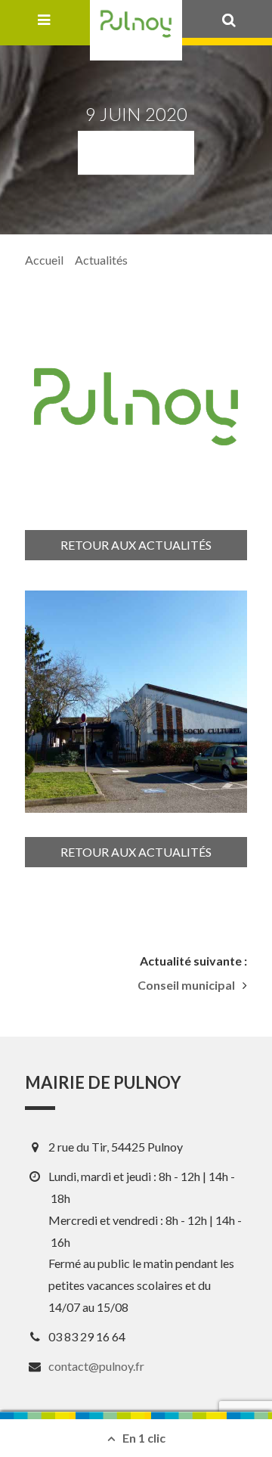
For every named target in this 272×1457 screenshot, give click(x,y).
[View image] (136, 702)
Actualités (101, 260)
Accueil (44, 260)
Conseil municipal (186, 985)
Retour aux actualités (136, 545)
